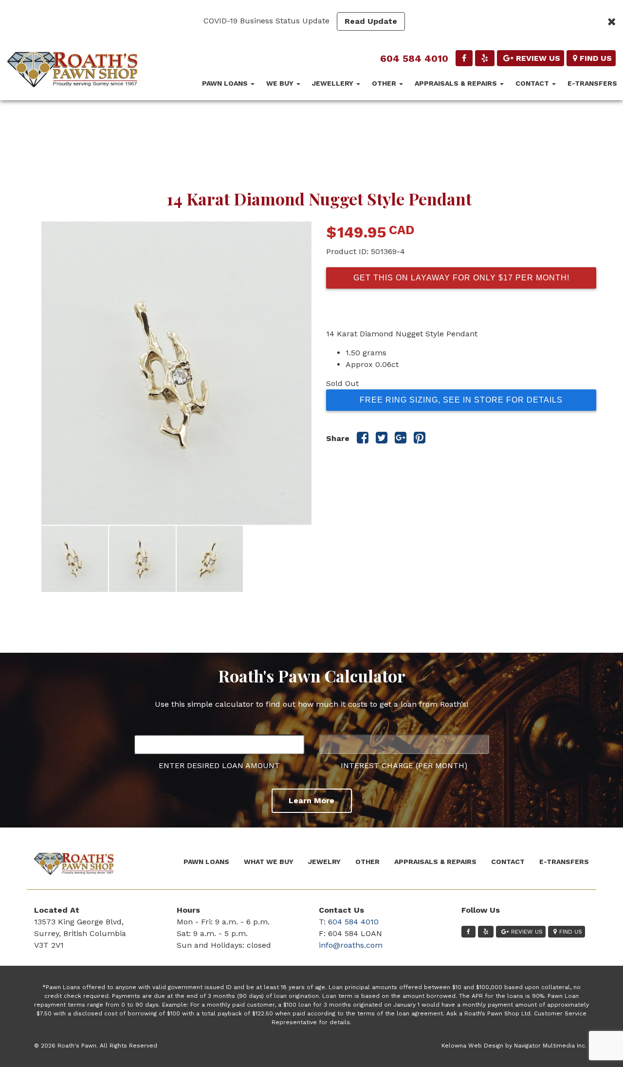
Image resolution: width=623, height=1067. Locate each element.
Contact (533, 83)
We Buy (280, 83)
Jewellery (333, 83)
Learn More (311, 800)
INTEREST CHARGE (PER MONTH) (404, 765)
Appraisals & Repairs (457, 83)
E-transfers (592, 83)
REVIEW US (538, 58)
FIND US (596, 58)
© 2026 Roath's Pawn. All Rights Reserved (95, 1045)
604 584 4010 (414, 58)
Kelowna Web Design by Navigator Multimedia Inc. (513, 1045)
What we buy (268, 861)
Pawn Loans (226, 83)
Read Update (371, 21)
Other (385, 83)
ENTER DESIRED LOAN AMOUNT (219, 765)
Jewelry (324, 861)
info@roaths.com (351, 945)
